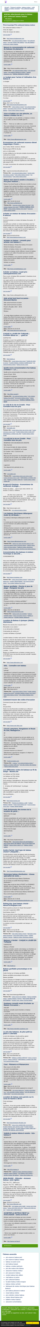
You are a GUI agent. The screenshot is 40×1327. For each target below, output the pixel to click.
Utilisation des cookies (18, 1309)
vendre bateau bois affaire (14, 1275)
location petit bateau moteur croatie (11, 477)
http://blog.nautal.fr (12, 394)
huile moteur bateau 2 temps (22, 175)
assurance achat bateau (14, 1302)
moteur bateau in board (18, 107)
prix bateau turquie (12, 1264)
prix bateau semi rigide (18, 1206)
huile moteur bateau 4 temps (11, 695)
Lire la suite (6, 34)
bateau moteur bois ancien (11, 766)
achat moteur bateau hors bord (17, 208)
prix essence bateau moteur (22, 398)
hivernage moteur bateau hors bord (21, 205)
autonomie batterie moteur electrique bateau (15, 545)
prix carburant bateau (13, 1279)
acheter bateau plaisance (21, 617)
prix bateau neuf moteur (25, 1173)
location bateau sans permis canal (13, 1126)
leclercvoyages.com (13, 761)
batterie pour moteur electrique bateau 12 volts (23, 543)
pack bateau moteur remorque (14, 108)
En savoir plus (27, 1325)
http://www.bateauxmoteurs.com (16, 237)
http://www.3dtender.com (14, 1204)
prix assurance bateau (13, 1273)
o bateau (15, 763)
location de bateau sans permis (13, 1130)
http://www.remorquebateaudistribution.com (20, 900)
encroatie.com (11, 428)
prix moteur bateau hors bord (16, 583)
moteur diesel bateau (16, 581)
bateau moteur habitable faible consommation (22, 1125)
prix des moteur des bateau (16, 42)
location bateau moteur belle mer (25, 1128)
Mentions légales (13, 1308)
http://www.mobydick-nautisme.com (17, 1028)
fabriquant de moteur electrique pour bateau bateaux (22, 549)
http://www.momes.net (13, 800)
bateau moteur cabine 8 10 (16, 845)
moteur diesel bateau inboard (19, 579)
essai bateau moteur (12, 1293)
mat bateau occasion (12, 1277)
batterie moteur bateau (10, 1173)
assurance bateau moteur (14, 1270)
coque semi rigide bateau (14, 1210)
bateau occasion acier (13, 1262)
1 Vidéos (14, 20)
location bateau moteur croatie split (25, 432)
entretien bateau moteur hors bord (25, 693)
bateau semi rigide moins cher (15, 1208)
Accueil (4, 1308)
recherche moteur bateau (10, 44)
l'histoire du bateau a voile (19, 803)
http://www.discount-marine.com (16, 330)
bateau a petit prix (12, 1059)
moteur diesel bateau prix (19, 804)
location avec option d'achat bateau (22, 1000)
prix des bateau (29, 42)
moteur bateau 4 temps (15, 998)
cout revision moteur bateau (17, 1093)
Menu (35, 1)
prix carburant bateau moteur (19, 40)
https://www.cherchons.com (15, 611)
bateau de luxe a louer (22, 364)
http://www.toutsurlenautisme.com (17, 104)
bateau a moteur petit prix (15, 479)
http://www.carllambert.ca (14, 203)
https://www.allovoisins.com (15, 662)
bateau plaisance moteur (21, 74)
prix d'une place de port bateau (23, 842)
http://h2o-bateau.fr (13, 1169)
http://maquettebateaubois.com (16, 871)
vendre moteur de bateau (11, 1175)
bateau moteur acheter (13, 1284)
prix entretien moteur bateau (15, 1092)
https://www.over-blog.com (14, 725)
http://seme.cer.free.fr (13, 1241)
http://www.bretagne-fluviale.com (16, 1122)
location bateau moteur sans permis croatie (21, 430)
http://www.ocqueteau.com (14, 577)
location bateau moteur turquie (19, 361)
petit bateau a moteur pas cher (12, 433)
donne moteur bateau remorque (16, 110)
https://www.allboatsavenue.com (16, 139)
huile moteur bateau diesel (19, 176)
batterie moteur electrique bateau (23, 937)
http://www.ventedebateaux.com (16, 269)
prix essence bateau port (18, 1090)
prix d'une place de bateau (12, 843)
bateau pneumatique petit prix (20, 615)
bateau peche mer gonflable (20, 613)
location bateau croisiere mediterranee (20, 363)
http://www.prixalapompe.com (15, 38)
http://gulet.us (11, 359)
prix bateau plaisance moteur (16, 72)
